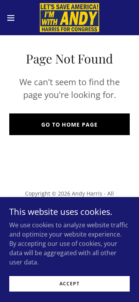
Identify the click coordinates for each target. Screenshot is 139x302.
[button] (13, 18)
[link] (69, 17)
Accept (69, 283)
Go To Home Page (69, 124)
